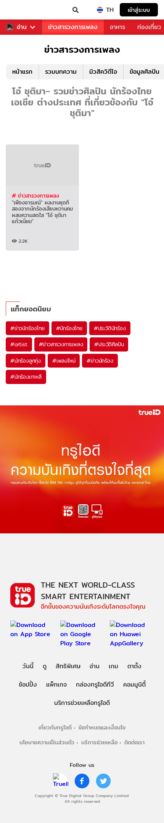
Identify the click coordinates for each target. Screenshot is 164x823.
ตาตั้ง (134, 666)
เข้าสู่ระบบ (139, 9)
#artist (18, 344)
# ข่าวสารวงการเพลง (35, 195)
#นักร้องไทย (69, 328)
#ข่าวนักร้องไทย (27, 328)
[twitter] (103, 781)
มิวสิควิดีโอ (103, 71)
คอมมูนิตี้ (134, 684)
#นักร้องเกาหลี (26, 377)
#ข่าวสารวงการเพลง (61, 344)
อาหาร (117, 27)
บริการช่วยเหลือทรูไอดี (82, 703)
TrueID (21, 10)
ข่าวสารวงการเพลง (73, 27)
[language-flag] (100, 10)
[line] (60, 781)
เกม (113, 666)
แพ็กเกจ (56, 684)
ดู (45, 666)
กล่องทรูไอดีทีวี (95, 684)
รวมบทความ (61, 71)
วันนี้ (28, 666)
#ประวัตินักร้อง (110, 328)
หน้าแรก (22, 71)
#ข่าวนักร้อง (100, 360)
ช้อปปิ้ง (28, 684)
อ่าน (22, 27)
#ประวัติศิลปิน (109, 344)
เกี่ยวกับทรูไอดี (55, 727)
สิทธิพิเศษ (68, 666)
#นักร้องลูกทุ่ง (25, 360)
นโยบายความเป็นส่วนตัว (46, 742)
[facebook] (82, 781)
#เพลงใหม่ (63, 360)
